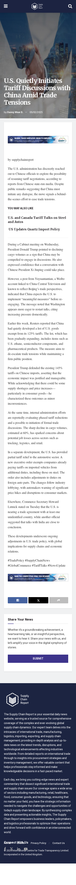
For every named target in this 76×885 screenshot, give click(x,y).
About (7, 843)
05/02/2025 (36, 112)
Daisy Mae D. (15, 112)
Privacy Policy (38, 843)
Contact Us (58, 843)
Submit (38, 659)
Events (21, 843)
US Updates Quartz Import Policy (34, 229)
